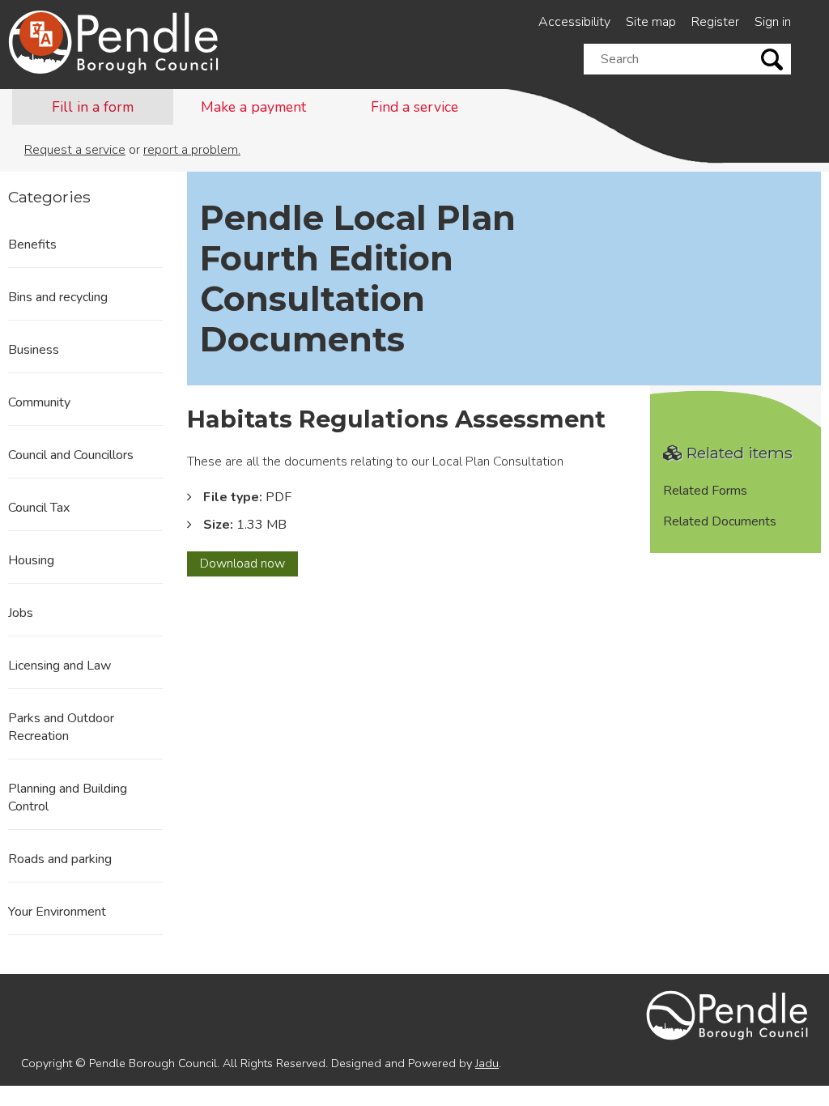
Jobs (20, 613)
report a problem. (191, 150)
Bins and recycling (58, 297)
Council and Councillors (71, 455)
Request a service (74, 150)
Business (33, 350)
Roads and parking (60, 859)
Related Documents (719, 521)
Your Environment (57, 912)
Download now (249, 565)
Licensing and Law (59, 665)
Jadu (487, 1063)
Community (39, 402)
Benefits (32, 244)
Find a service (414, 107)
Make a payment (253, 107)
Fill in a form (93, 107)
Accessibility (574, 22)
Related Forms (705, 491)
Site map (651, 22)
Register (715, 22)
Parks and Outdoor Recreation (61, 727)
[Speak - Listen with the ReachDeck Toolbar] (41, 34)
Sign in (773, 22)
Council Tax (39, 508)
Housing (31, 560)
